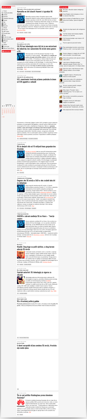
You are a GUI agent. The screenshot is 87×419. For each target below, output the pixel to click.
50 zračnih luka (49, 197)
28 (10, 112)
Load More (72, 115)
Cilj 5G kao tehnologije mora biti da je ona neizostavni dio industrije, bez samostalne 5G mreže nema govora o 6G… (37, 49)
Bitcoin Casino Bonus (9, 48)
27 (8, 112)
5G (18, 32)
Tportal (5, 20)
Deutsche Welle (21, 30)
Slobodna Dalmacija (8, 18)
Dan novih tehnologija (36, 71)
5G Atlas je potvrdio (30, 151)
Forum (5, 11)
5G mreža (22, 71)
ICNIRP (48, 280)
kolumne (21, 264)
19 (6, 111)
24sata (5, 27)
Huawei (25, 32)
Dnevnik (6, 26)
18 (4, 111)
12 (6, 110)
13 (8, 110)
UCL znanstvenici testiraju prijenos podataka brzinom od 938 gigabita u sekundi (36, 80)
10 (2, 110)
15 (12, 110)
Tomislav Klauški (47, 262)
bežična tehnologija (23, 138)
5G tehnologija (28, 71)
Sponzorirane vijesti (8, 39)
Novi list (6, 29)
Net (4, 22)
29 (12, 112)
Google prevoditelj (8, 12)
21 (10, 111)
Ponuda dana (7, 33)
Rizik (5, 42)
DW (30, 412)
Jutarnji (5, 14)
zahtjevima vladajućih (46, 192)
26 (6, 112)
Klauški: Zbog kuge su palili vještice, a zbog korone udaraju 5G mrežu (35, 248)
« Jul (3, 116)
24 (2, 112)
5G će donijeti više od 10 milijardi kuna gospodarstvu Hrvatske (36, 147)
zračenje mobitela (23, 293)
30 (14, 112)
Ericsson (21, 32)
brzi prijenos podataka (33, 138)
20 (8, 111)
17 (2, 111)
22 (12, 111)
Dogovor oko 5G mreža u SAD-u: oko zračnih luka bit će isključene (36, 181)
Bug (5, 35)
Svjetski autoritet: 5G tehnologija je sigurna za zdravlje (34, 273)
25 (4, 112)
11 (4, 110)
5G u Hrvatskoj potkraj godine (28, 301)
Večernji (5, 16)
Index (5, 24)
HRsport (6, 40)
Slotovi (5, 44)
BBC (55, 291)
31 (2, 114)
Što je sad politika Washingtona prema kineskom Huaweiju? (35, 396)
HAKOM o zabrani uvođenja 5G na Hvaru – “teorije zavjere (35, 217)
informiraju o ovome (38, 234)
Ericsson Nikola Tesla (24, 337)
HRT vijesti (6, 31)
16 (14, 110)
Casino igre (6, 46)
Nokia (29, 32)
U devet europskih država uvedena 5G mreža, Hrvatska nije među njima (37, 346)
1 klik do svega (7, 37)
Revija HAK (20, 136)
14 (10, 110)
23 (14, 111)
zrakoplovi (34, 208)
